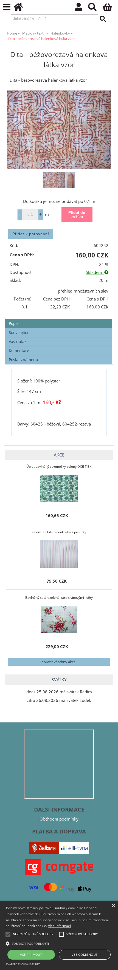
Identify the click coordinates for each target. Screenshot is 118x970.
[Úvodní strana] (21, 9)
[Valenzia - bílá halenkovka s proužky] (59, 554)
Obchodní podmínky (59, 819)
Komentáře (19, 350)
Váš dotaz (17, 341)
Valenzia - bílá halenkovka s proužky (59, 532)
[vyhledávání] (95, 9)
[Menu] (6, 7)
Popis (14, 323)
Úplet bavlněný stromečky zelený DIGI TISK (58, 466)
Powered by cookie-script (22, 964)
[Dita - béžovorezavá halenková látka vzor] (59, 129)
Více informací (59, 925)
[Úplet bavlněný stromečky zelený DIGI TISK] (59, 488)
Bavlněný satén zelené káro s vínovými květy (59, 597)
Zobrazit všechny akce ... (59, 661)
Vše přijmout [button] (31, 954)
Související (18, 332)
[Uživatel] (81, 9)
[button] (59, 943)
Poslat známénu (23, 359)
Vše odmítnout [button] (84, 954)
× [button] (113, 906)
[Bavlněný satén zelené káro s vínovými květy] (59, 619)
